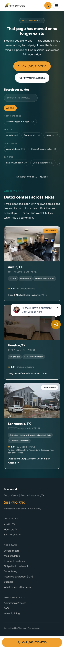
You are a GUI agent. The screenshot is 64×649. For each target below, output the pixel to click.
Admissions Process (15, 603)
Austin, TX (9, 524)
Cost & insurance (43, 162)
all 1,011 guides (40, 176)
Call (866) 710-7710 (34, 66)
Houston (52, 135)
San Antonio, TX (12, 534)
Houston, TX (10, 529)
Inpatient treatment (15, 561)
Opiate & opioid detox (43, 149)
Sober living (10, 571)
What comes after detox (17, 587)
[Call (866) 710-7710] (48, 5)
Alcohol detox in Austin (20, 121)
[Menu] (56, 5)
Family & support (16, 162)
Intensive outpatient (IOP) (18, 576)
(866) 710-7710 (14, 502)
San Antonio (32, 135)
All (10, 108)
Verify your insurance (32, 77)
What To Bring (12, 613)
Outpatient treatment (16, 566)
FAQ (6, 608)
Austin (12, 135)
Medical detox (12, 555)
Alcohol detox (15, 149)
